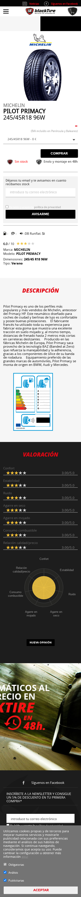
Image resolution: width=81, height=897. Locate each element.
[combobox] (40, 139)
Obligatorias (16, 865)
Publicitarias (16, 880)
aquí (25, 857)
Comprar (59, 153)
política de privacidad (47, 207)
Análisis (13, 872)
